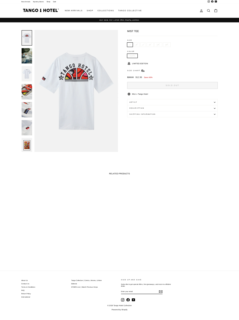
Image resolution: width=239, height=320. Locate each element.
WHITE (132, 56)
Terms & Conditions (28, 287)
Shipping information (142, 114)
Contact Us (25, 284)
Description (136, 108)
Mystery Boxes (38, 1)
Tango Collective (130, 11)
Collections (106, 11)
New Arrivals (25, 1)
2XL (158, 45)
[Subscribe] (161, 291)
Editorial (74, 284)
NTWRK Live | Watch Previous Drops (84, 287)
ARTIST (133, 102)
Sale (54, 1)
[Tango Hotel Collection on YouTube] (133, 300)
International (25, 297)
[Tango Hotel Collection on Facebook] (128, 300)
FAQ (22, 290)
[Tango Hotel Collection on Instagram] (122, 300)
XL (150, 45)
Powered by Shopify (120, 310)
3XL (166, 45)
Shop (48, 1)
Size (129, 40)
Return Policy (26, 293)
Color (131, 51)
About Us (24, 280)
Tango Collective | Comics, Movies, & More (86, 280)
